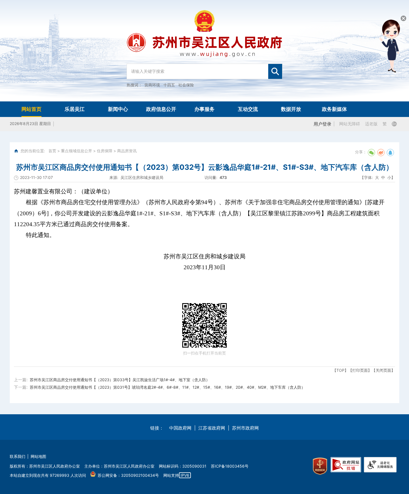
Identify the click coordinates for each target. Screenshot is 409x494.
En (394, 124)
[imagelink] (320, 466)
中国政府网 (180, 428)
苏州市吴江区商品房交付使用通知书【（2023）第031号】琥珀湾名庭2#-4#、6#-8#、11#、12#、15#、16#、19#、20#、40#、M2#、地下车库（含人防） (167, 387)
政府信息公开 (161, 109)
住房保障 (104, 150)
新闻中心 (118, 109)
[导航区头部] (204, 50)
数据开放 (291, 109)
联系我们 (17, 456)
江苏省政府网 (211, 428)
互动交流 (248, 109)
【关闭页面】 (383, 370)
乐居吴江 (75, 109)
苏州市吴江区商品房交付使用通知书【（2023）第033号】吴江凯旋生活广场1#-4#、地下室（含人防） (120, 379)
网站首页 (31, 109)
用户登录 (322, 124)
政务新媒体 (334, 109)
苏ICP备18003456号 (229, 466)
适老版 (371, 123)
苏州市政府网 (245, 428)
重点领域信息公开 (76, 150)
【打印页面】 (360, 370)
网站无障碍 (349, 123)
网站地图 (38, 456)
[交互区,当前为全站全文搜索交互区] (204, 68)
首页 (52, 150)
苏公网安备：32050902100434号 (128, 475)
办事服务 (204, 109)
